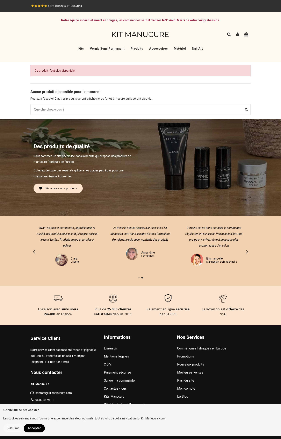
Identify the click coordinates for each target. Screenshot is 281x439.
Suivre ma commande (119, 380)
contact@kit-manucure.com (53, 393)
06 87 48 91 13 (44, 400)
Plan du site (185, 380)
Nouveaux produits (190, 364)
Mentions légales (116, 356)
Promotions (185, 356)
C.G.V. (107, 364)
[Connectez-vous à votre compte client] (237, 35)
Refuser (13, 428)
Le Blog (182, 396)
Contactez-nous (115, 388)
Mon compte (186, 388)
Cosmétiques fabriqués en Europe (201, 348)
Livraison (110, 348)
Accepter (34, 428)
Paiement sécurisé (117, 372)
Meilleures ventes (190, 372)
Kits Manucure (114, 396)
